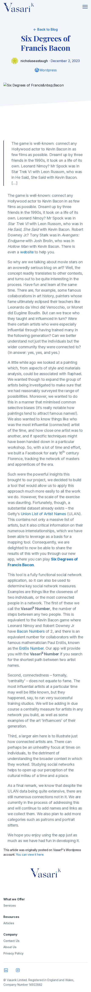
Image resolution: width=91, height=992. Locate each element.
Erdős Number (31, 648)
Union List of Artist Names (43, 514)
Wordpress (48, 70)
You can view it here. (30, 854)
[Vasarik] (18, 8)
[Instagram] (18, 971)
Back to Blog (45, 29)
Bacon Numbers (31, 631)
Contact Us (11, 940)
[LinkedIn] (6, 971)
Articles (8, 923)
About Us (10, 947)
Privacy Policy (13, 953)
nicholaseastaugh (34, 61)
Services (9, 905)
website (27, 252)
